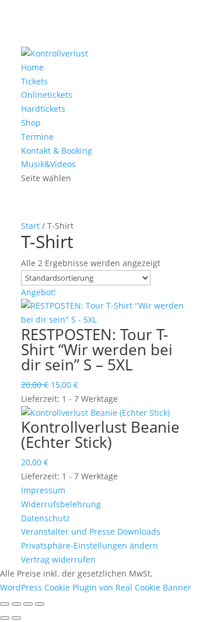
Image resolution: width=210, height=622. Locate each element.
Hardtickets (43, 108)
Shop (31, 122)
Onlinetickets (46, 94)
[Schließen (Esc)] (39, 604)
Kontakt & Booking (56, 150)
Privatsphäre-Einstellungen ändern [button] (89, 545)
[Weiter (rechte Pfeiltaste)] (16, 618)
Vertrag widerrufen (58, 559)
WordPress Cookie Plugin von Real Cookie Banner (95, 587)
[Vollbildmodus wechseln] (16, 604)
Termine (37, 136)
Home (32, 67)
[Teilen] (28, 604)
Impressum (43, 490)
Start (30, 225)
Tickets (34, 81)
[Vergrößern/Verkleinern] (4, 604)
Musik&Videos (48, 163)
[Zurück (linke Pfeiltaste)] (4, 618)
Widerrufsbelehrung (61, 504)
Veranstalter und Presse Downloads (90, 531)
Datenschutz (45, 518)
